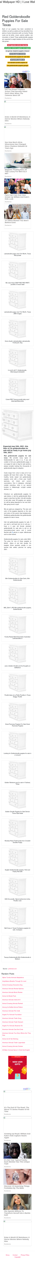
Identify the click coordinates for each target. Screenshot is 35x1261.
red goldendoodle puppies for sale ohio (17, 57)
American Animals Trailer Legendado (13, 1042)
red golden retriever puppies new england (17, 48)
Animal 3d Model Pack (9, 996)
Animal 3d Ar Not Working (10, 1039)
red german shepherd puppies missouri (17, 51)
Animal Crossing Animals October (12, 1046)
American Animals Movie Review (12, 992)
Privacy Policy (25, 1255)
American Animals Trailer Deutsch (12, 1022)
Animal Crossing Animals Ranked (12, 1003)
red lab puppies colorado (17, 54)
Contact (15, 1255)
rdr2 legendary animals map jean (17, 45)
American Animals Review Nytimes (13, 989)
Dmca (7, 1255)
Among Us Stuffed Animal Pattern (12, 1007)
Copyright (18, 1257)
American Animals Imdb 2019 (11, 1000)
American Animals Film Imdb (11, 1011)
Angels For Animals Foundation (12, 1014)
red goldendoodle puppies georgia (17, 65)
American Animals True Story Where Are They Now (16, 1034)
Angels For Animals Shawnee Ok (12, 1026)
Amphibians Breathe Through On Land (14, 981)
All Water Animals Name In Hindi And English (16, 1050)
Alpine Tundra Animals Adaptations (13, 977)
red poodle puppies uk (17, 60)
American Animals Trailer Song (11, 1018)
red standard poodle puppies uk (17, 63)
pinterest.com (12, 969)
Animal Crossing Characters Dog (12, 985)
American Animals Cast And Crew (12, 1029)
